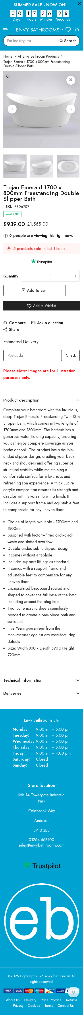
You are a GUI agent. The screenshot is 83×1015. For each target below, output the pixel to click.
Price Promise (51, 1000)
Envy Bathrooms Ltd (41, 720)
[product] (70, 80)
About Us (13, 1000)
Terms (48, 1005)
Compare (17, 323)
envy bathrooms (57, 976)
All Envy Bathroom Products (38, 56)
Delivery (30, 1000)
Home (7, 56)
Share (14, 329)
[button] (5, 29)
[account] (61, 29)
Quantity (10, 276)
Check (71, 355)
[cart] (77, 29)
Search (70, 41)
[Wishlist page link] (68, 29)
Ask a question (50, 323)
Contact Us (66, 1005)
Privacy (18, 1005)
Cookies (34, 1005)
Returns (71, 1000)
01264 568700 (41, 840)
